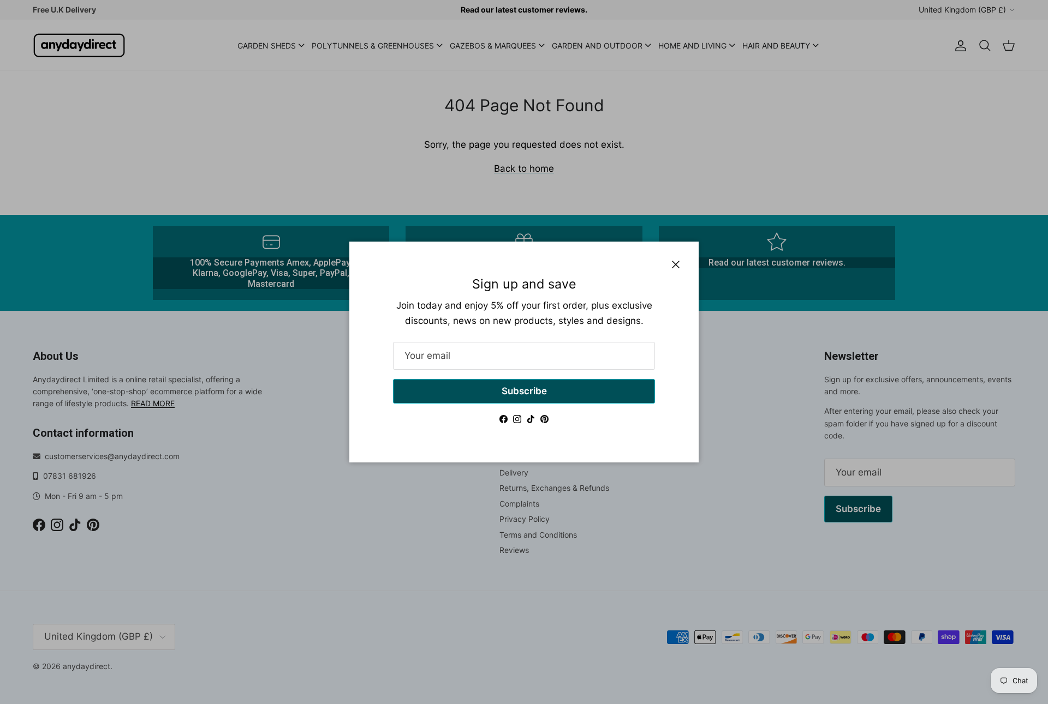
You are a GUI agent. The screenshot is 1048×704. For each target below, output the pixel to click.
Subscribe (524, 391)
